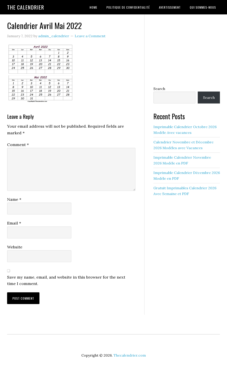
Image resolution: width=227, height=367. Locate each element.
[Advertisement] (186, 49)
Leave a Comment (90, 36)
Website (14, 247)
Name (14, 199)
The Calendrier (25, 7)
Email (14, 223)
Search (159, 88)
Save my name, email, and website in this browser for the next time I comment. (66, 280)
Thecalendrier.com (130, 355)
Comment (18, 144)
